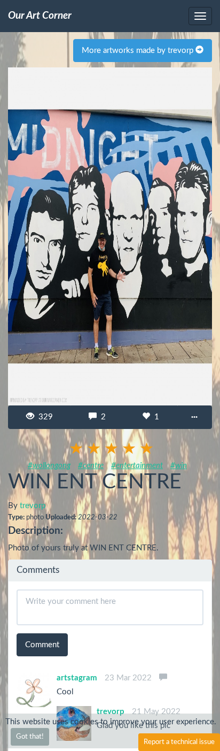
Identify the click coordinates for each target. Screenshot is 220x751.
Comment (42, 645)
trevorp (32, 506)
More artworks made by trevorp (138, 51)
